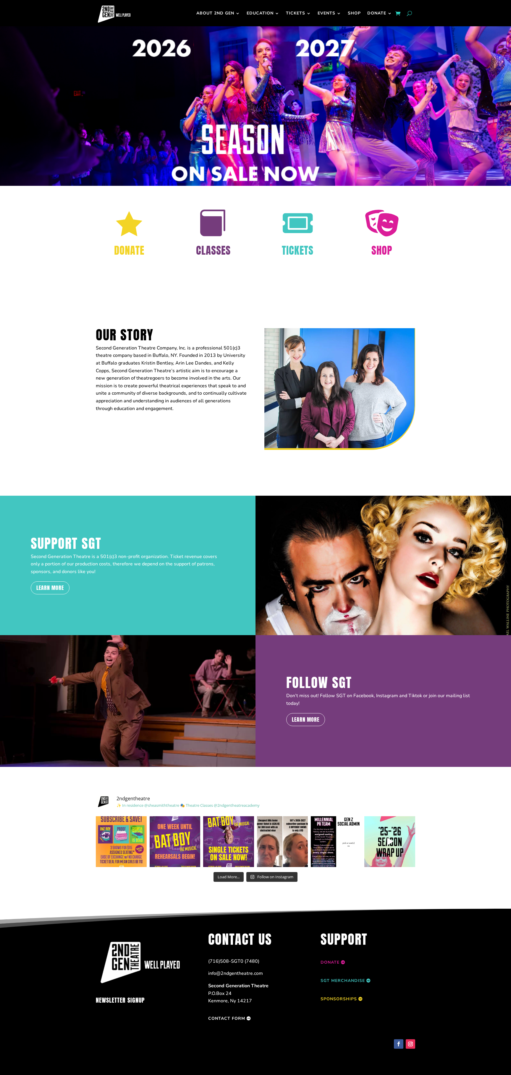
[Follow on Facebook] (398, 1044)
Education (260, 13)
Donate (376, 13)
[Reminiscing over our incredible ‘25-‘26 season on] (389, 841)
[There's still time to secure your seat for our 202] (121, 841)
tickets (295, 13)
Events (326, 13)
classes (213, 250)
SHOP (381, 250)
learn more (50, 588)
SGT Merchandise (343, 980)
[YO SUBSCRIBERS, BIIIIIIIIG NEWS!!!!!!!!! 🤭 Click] (336, 841)
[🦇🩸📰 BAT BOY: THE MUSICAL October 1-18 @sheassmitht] (228, 841)
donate (330, 962)
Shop (354, 13)
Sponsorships (339, 999)
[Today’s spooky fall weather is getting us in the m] (175, 841)
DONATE (129, 250)
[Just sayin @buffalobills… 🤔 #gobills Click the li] (282, 841)
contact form (226, 1018)
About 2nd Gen (215, 13)
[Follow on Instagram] (410, 1044)
